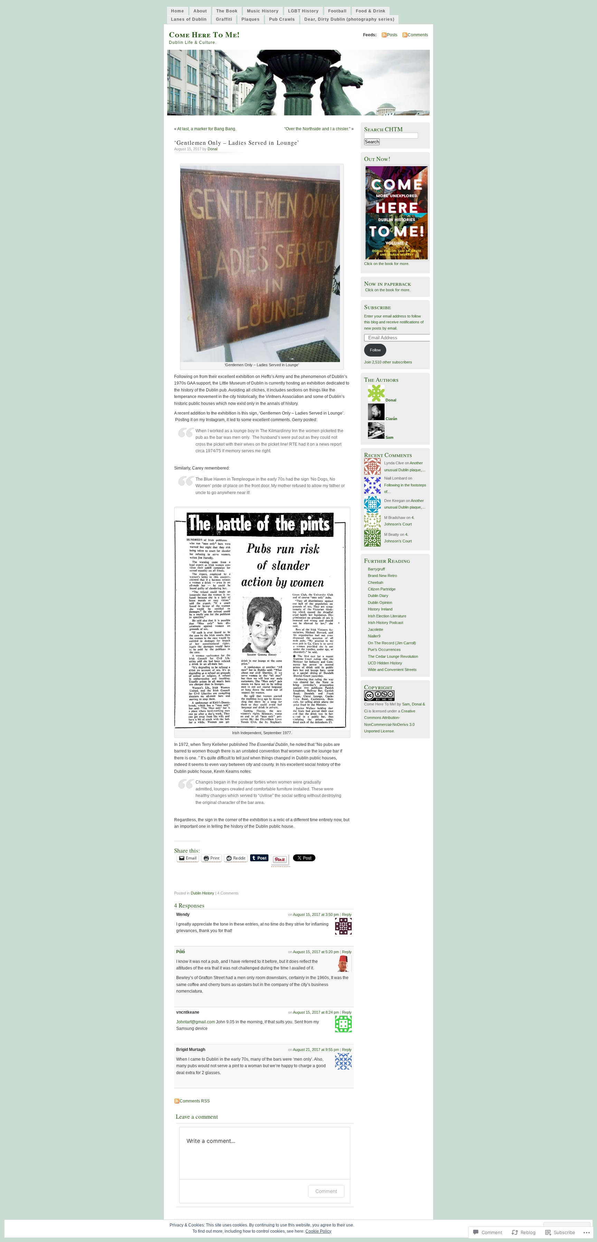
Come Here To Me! (204, 34)
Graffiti (224, 19)
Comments (418, 34)
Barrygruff (376, 569)
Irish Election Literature (387, 616)
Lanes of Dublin (189, 19)
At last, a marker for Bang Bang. (206, 128)
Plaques (250, 19)
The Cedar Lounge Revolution (393, 656)
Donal (212, 149)
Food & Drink (371, 11)
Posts (392, 34)
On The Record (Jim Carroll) (392, 643)
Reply (347, 914)
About (200, 11)
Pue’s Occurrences (384, 649)
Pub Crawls (282, 19)
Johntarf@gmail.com (195, 1022)
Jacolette (375, 629)
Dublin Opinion (380, 602)
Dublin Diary (378, 596)
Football (337, 11)
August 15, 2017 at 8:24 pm (316, 1012)
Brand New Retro (382, 575)
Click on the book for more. (386, 264)
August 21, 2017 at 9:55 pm (316, 1049)
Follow (375, 350)
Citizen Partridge (382, 589)
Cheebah (375, 582)
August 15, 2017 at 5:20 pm (316, 952)
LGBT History (303, 11)
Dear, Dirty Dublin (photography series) (349, 19)
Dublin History (202, 893)
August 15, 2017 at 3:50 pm (316, 914)
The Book (227, 11)
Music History (263, 11)
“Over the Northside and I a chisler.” (317, 128)
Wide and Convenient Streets (392, 669)
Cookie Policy (318, 1231)
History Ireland (380, 609)
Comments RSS (195, 1101)
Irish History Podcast (385, 622)
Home (177, 11)
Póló (180, 951)
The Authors (381, 379)
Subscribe (377, 307)
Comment (326, 1191)
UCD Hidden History (385, 663)
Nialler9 (374, 636)
